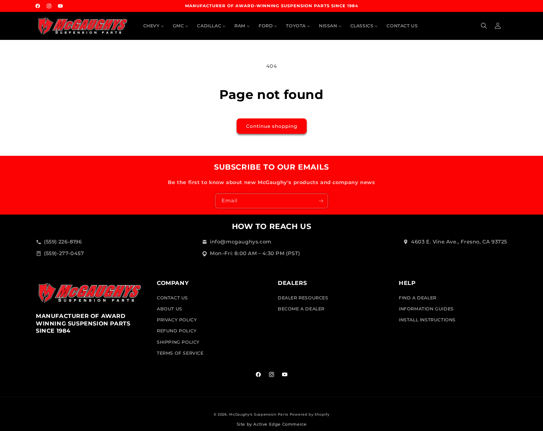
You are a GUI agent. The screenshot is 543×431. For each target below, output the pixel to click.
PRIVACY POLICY (177, 319)
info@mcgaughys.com (241, 242)
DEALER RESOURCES (303, 297)
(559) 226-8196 (63, 242)
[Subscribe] (321, 201)
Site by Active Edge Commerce (272, 424)
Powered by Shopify (310, 414)
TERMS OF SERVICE (180, 353)
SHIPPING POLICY (178, 342)
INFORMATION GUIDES (426, 308)
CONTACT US (172, 297)
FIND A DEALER (417, 297)
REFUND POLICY (177, 331)
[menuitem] (153, 25)
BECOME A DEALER (301, 308)
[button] (484, 26)
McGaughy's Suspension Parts (258, 414)
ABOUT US (169, 308)
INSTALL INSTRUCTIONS (427, 319)
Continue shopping (271, 126)
